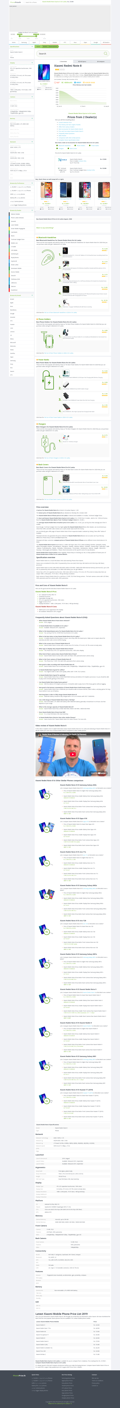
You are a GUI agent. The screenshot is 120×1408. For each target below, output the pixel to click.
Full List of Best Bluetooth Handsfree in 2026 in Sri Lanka (60, 312)
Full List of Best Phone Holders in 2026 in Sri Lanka (58, 353)
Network (13, 142)
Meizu (12, 339)
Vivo (11, 368)
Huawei (55, 42)
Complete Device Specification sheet (69, 140)
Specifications (14, 46)
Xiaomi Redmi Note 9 (89, 992)
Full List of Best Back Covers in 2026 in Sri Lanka (58, 499)
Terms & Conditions (97, 1380)
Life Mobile (14, 250)
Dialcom (13, 286)
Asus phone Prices (67, 1390)
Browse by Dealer (15, 210)
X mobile (13, 246)
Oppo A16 (86, 821)
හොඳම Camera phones (16, 201)
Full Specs (83, 61)
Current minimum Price (65, 122)
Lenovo (12, 331)
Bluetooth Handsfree (65, 145)
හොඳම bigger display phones (18, 205)
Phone (15, 2)
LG (11, 335)
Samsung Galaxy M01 (89, 1059)
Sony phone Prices (67, 1383)
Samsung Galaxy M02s (89, 888)
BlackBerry (13, 310)
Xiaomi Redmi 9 (87, 1026)
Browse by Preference (17, 183)
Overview (64, 61)
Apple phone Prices (67, 1380)
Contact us (95, 1385)
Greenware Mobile (16, 268)
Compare (101, 61)
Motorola (13, 346)
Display (12, 63)
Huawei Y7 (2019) (88, 1093)
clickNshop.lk (14, 254)
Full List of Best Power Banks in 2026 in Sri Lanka (58, 417)
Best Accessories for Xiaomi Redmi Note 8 (71, 129)
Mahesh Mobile (15, 214)
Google (96, 42)
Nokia (12, 350)
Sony (44, 42)
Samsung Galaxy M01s (89, 957)
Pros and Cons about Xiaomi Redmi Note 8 (71, 131)
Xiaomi (12, 371)
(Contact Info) (82, 161)
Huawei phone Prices (68, 1385)
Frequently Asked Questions (66, 133)
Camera (12, 97)
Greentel (13, 221)
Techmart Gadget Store (17, 239)
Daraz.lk (13, 275)
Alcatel (12, 299)
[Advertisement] (60, 19)
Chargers (61, 148)
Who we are (95, 1378)
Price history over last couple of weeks (70, 124)
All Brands (106, 42)
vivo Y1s (85, 855)
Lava (11, 328)
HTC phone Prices (67, 1388)
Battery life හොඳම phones (17, 198)
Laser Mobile (14, 225)
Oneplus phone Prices (68, 1398)
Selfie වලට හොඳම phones (17, 194)
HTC (65, 42)
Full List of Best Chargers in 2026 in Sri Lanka (57, 458)
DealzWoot (14, 290)
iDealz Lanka (14, 265)
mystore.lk (14, 261)
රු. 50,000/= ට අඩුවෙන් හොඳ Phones (20, 190)
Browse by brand (15, 295)
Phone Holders (81, 145)
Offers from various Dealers (66, 127)
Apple (34, 42)
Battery (12, 118)
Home (13, 42)
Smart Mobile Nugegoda (18, 228)
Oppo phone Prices (67, 1393)
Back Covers (73, 148)
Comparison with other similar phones (69, 138)
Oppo (85, 42)
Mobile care (14, 243)
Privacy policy (95, 1383)
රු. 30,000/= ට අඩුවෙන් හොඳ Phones (20, 187)
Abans (12, 236)
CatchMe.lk (14, 232)
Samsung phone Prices (68, 1378)
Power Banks (95, 145)
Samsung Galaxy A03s (89, 788)
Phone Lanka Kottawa (17, 218)
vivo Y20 (85, 924)
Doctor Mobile (15, 272)
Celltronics (14, 283)
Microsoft (13, 342)
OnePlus (12, 353)
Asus (75, 42)
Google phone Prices (68, 1395)
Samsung (24, 42)
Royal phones (15, 257)
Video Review (62, 135)
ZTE (11, 375)
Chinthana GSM (15, 279)
